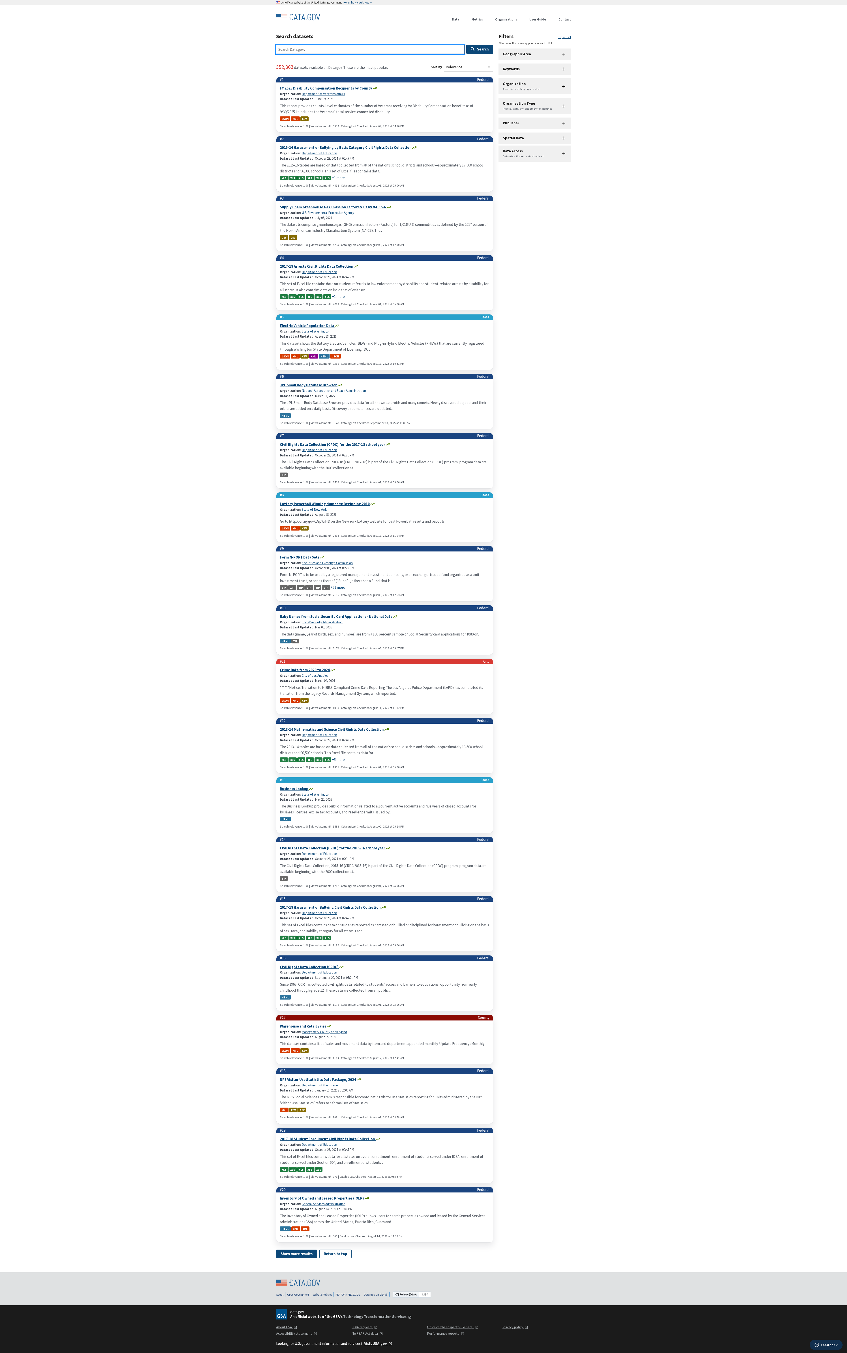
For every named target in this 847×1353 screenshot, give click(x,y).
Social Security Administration (322, 622)
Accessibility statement (294, 1333)
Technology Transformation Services (375, 1316)
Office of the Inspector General (450, 1327)
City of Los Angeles (315, 675)
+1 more (338, 177)
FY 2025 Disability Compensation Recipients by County (326, 88)
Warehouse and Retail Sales (303, 1026)
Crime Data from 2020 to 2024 (305, 669)
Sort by (436, 67)
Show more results (297, 1253)
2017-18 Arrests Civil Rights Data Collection (317, 266)
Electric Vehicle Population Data (307, 325)
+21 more (338, 587)
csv (304, 118)
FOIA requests (362, 1327)
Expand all (564, 37)
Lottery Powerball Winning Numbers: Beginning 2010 (325, 503)
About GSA (284, 1327)
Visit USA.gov (376, 1343)
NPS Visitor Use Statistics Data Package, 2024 (318, 1079)
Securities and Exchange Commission (327, 563)
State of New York (314, 509)
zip (284, 475)
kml (313, 356)
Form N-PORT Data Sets (300, 557)
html (324, 356)
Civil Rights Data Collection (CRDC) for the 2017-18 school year (333, 444)
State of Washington (316, 331)
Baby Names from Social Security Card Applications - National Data (336, 616)
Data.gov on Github (376, 1295)
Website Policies (322, 1295)
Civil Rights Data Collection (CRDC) (309, 966)
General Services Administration (323, 1204)
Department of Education (319, 153)
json (285, 118)
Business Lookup (294, 788)
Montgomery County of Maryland (324, 1032)
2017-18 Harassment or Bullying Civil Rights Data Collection (330, 907)
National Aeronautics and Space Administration (334, 391)
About (279, 1295)
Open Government (298, 1295)
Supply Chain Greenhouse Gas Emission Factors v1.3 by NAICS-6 (333, 207)
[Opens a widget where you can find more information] (826, 1345)
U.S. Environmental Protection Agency (328, 213)
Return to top (335, 1253)
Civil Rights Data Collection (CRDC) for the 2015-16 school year (333, 848)
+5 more (338, 759)
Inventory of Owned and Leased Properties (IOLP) (322, 1198)
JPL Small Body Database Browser (308, 385)
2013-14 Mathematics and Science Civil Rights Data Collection (332, 729)
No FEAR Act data (365, 1333)
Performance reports (443, 1333)
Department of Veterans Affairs (323, 94)
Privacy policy (513, 1327)
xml (295, 118)
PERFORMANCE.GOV (347, 1295)
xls (284, 178)
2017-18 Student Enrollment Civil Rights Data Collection (328, 1138)
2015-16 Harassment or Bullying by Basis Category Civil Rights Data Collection (346, 147)
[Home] (298, 17)
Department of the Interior (320, 1085)
